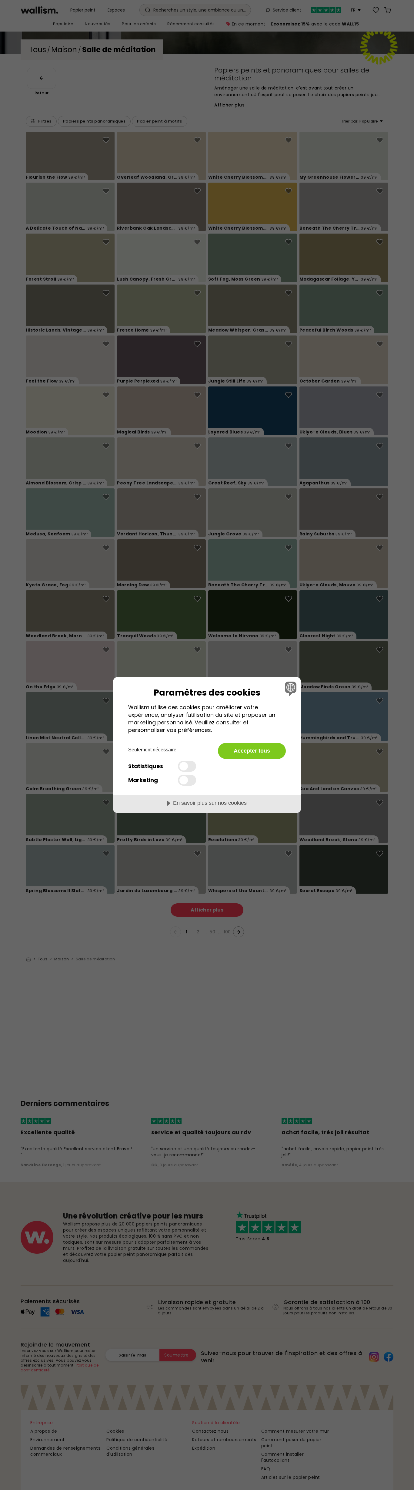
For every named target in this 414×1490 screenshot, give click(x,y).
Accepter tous (252, 751)
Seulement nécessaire (152, 749)
